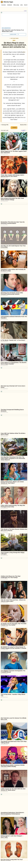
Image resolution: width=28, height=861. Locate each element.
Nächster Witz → (23, 124)
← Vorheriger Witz (4, 124)
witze (21, 4)
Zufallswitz (9, 4)
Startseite (3, 4)
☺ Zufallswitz (14, 127)
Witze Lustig (16, 4)
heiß (14, 40)
